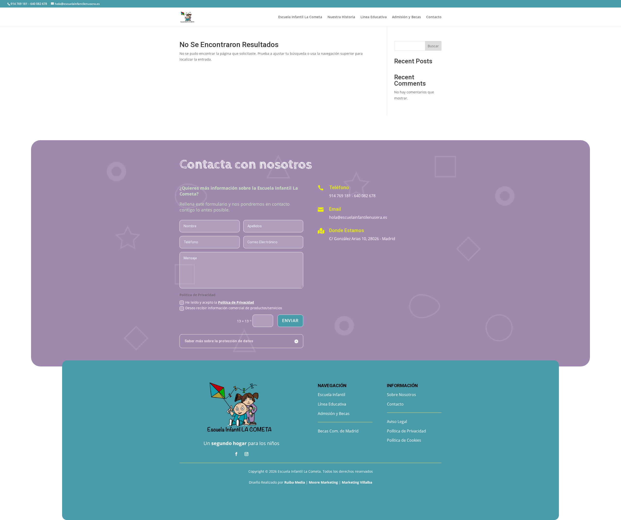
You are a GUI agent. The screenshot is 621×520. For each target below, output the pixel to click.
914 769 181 (340, 195)
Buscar (433, 46)
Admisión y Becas (406, 17)
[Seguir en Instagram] (246, 454)
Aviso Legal (397, 421)
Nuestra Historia (341, 17)
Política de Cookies (404, 440)
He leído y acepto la (219, 302)
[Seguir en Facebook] (236, 454)
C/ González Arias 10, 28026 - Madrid (362, 238)
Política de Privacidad (236, 302)
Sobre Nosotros (401, 394)
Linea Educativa (373, 17)
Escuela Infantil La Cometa (300, 17)
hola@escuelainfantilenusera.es (358, 217)
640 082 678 (365, 195)
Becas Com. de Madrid (338, 431)
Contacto (433, 17)
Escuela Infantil (331, 394)
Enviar (290, 320)
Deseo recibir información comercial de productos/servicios (233, 308)
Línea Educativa (332, 404)
